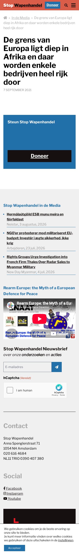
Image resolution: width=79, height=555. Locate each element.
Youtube (14, 499)
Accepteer (14, 548)
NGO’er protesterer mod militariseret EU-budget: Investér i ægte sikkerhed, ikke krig (40, 238)
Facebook (13, 488)
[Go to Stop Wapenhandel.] (5, 18)
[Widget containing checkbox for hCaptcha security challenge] (35, 390)
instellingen (65, 540)
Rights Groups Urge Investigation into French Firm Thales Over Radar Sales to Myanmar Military (38, 262)
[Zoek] (66, 5)
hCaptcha (17, 378)
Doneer (53, 5)
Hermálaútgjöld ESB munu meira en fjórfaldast (35, 216)
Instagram (14, 494)
